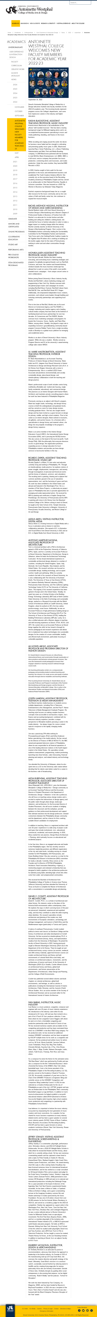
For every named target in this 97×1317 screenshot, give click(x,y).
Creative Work (17, 69)
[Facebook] (80, 1312)
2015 (15, 187)
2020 (15, 166)
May (16, 153)
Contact (56, 1308)
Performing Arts (16, 249)
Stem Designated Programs (16, 263)
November (19, 107)
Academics (18, 32)
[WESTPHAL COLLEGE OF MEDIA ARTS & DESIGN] (29, 14)
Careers (39, 1308)
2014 (15, 192)
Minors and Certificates (13, 225)
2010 (15, 209)
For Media (32, 1308)
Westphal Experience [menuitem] (63, 23)
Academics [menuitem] (15, 23)
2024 (15, 93)
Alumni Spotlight (15, 74)
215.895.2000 (69, 1315)
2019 (15, 170)
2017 (15, 179)
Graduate (12, 219)
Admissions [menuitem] (25, 23)
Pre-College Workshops (13, 256)
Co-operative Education (14, 238)
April (17, 157)
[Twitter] (83, 1312)
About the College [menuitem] (78, 23)
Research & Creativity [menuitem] (48, 23)
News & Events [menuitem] (35, 23)
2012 (15, 200)
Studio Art (13, 244)
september (78, 32)
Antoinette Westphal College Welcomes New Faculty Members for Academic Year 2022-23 (20, 134)
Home (9, 32)
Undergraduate (28, 32)
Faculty (14, 61)
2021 (15, 161)
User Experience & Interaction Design (47, 32)
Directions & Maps (65, 1308)
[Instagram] (87, 1312)
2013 (15, 196)
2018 (15, 174)
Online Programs (16, 231)
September (19, 115)
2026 (15, 84)
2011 (15, 205)
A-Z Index (25, 1308)
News (63, 32)
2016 (15, 183)
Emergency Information (46, 1311)
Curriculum (16, 65)
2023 (15, 97)
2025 (15, 89)
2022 (69, 32)
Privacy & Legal (47, 1308)
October (18, 111)
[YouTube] (91, 1312)
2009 (15, 213)
